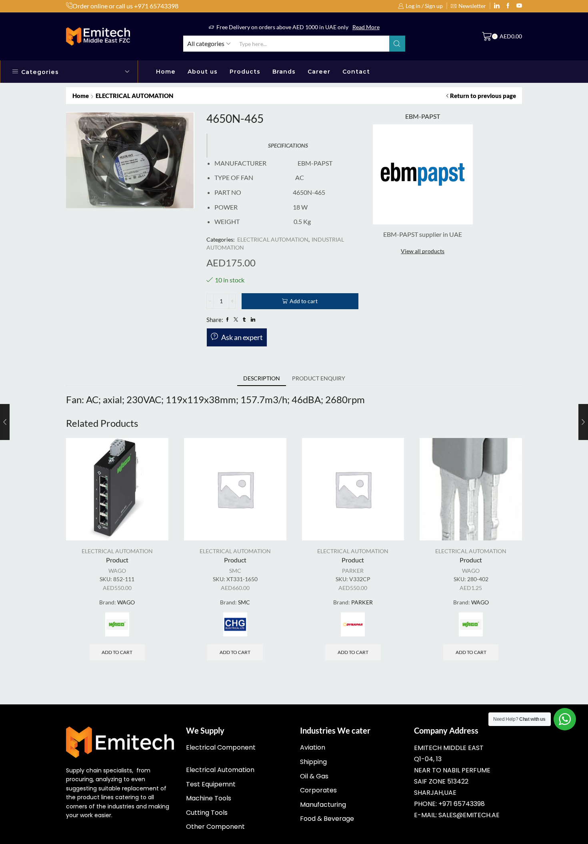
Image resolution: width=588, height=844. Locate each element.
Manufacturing (323, 804)
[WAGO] (117, 624)
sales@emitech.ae (469, 815)
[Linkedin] (497, 6)
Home (166, 71)
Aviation (312, 747)
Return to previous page (483, 95)
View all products (422, 251)
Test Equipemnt (211, 784)
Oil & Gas (314, 776)
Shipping (313, 761)
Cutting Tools (207, 812)
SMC (235, 570)
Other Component (215, 826)
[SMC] (235, 624)
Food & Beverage (327, 818)
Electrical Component (221, 747)
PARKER (353, 570)
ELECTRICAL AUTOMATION (134, 95)
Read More (366, 27)
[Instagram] (508, 6)
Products (245, 71)
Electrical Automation (220, 769)
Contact (356, 71)
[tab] (261, 378)
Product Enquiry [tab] (318, 378)
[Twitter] (519, 6)
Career (319, 71)
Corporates (318, 790)
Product (117, 560)
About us (203, 71)
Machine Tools (208, 798)
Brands (284, 71)
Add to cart (304, 301)
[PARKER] (353, 624)
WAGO (117, 570)
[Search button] (397, 44)
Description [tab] (261, 378)
